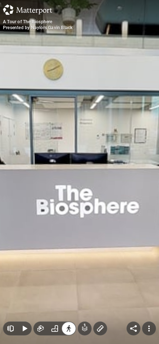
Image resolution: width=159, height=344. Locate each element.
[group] (54, 328)
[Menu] (149, 328)
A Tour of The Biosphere (28, 21)
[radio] (41, 328)
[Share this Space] (133, 328)
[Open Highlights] (10, 328)
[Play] (24, 328)
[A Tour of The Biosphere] (79, 172)
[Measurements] (100, 328)
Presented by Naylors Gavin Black (37, 27)
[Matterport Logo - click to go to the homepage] (27, 9)
